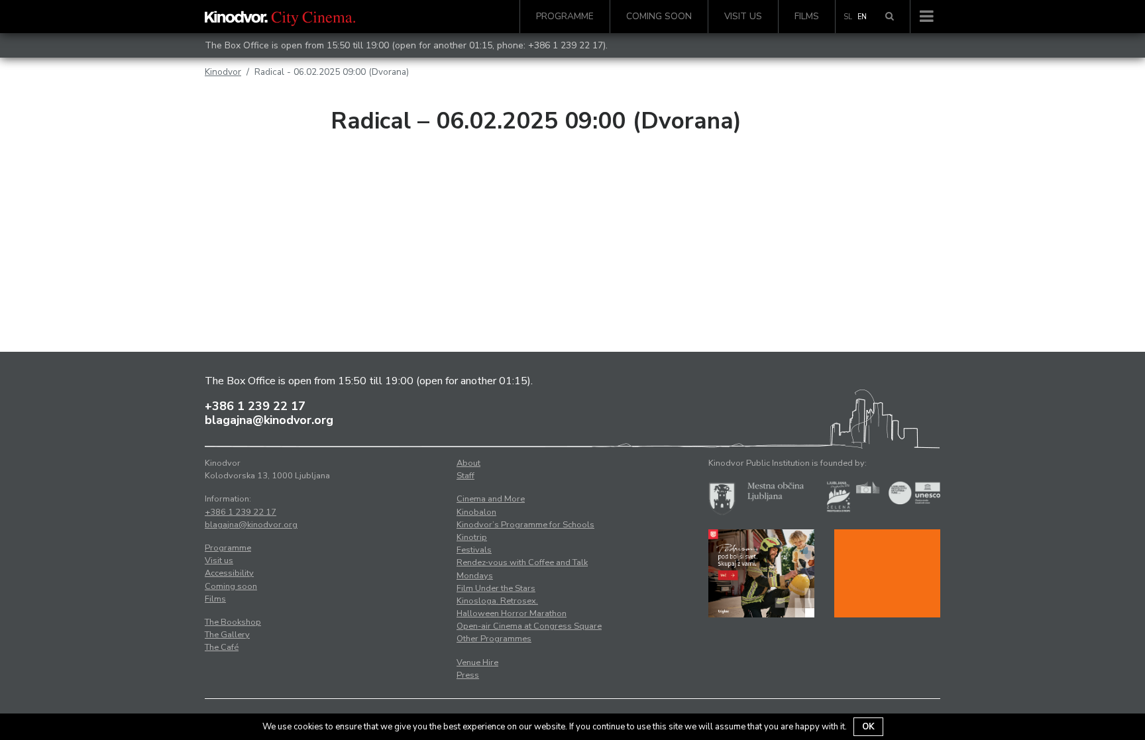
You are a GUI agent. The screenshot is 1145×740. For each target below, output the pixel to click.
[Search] (889, 16)
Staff (465, 476)
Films (806, 16)
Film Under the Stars (496, 588)
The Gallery (227, 635)
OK (868, 727)
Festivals (474, 550)
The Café (222, 647)
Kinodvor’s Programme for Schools (525, 525)
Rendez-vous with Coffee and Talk (522, 562)
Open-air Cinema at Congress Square (529, 626)
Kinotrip (472, 537)
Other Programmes (494, 639)
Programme (565, 16)
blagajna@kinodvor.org (269, 420)
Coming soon (659, 16)
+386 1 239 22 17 (565, 45)
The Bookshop (233, 622)
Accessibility (229, 573)
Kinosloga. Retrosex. (497, 601)
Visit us (743, 16)
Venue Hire (477, 662)
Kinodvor (223, 72)
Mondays (475, 576)
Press (468, 675)
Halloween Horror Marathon (512, 613)
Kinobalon (476, 512)
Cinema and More (491, 499)
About (468, 463)
